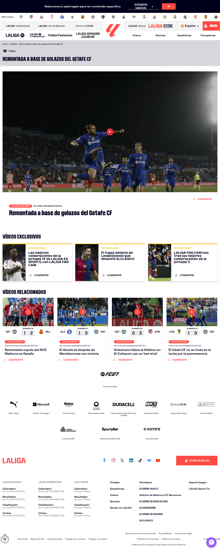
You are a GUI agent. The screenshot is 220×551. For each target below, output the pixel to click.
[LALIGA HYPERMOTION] (38, 35)
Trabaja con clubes (98, 539)
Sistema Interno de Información (140, 533)
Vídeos (137, 35)
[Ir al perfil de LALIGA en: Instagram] (113, 460)
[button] (15, 35)
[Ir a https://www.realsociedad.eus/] (185, 17)
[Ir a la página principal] (113, 38)
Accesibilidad (165, 533)
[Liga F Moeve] (60, 35)
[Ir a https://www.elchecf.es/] (72, 17)
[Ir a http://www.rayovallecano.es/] (133, 17)
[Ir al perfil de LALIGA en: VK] (149, 460)
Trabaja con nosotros (75, 539)
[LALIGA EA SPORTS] (15, 35)
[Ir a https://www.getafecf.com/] (93, 17)
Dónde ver (84, 26)
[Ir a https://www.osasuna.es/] (41, 17)
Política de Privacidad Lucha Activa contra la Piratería (158, 544)
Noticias (160, 35)
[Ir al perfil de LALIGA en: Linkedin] (131, 460)
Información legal (183, 533)
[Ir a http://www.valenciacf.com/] (205, 17)
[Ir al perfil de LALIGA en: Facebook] (104, 460)
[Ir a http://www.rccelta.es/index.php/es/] (51, 17)
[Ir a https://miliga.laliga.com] (211, 26)
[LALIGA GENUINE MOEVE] (88, 35)
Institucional (18, 26)
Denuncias (23, 539)
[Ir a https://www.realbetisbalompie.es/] (164, 17)
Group (136, 26)
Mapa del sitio (38, 539)
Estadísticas (184, 35)
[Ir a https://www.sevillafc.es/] (195, 17)
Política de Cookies (171, 539)
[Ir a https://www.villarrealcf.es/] (216, 17)
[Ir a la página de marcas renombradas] (5, 539)
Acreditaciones (54, 539)
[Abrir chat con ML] (211, 542)
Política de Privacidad (148, 539)
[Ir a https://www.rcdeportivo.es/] (144, 17)
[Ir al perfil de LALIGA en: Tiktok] (140, 460)
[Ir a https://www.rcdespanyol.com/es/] (154, 17)
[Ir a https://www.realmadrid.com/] (175, 17)
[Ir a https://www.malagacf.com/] (113, 17)
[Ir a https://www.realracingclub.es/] (123, 17)
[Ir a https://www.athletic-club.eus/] (21, 17)
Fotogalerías (208, 35)
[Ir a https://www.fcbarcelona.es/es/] (82, 17)
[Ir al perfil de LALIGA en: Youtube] (158, 460)
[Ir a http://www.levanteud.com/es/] (103, 17)
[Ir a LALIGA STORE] (160, 26)
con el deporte (51, 26)
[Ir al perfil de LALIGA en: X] (122, 460)
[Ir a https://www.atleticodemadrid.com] (31, 17)
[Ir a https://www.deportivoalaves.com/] (62, 17)
